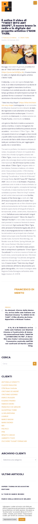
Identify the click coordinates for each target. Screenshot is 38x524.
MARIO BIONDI (7, 422)
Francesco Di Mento (9, 38)
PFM (3, 432)
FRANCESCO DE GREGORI (11, 407)
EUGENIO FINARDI (9, 401)
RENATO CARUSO (8, 435)
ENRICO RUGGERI (8, 398)
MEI (3, 426)
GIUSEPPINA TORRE (9, 410)
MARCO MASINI (7, 419)
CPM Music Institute (9, 388)
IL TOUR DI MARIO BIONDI (13, 494)
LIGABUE (5, 416)
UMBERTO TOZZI (8, 438)
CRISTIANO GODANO (10, 394)
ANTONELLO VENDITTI (11, 382)
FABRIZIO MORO (8, 404)
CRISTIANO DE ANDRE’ (10, 391)
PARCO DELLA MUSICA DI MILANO (16, 499)
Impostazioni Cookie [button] (10, 519)
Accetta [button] (22, 519)
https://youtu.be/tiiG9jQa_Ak (13, 72)
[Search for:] (17, 364)
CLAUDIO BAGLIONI (9, 385)
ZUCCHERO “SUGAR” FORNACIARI (14, 441)
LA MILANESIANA (8, 413)
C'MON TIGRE (24, 38)
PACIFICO (5, 429)
